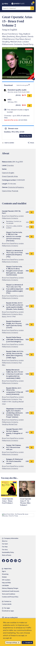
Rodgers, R (10, 459)
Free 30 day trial (25, 136)
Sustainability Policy (8, 552)
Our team (5, 544)
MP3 (9, 99)
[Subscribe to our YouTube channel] (20, 560)
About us (4, 541)
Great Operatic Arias (10, 176)
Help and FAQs (6, 583)
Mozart (8, 232)
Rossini (8, 303)
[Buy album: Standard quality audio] (29, 95)
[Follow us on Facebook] (4, 560)
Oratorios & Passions (16, 187)
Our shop (5, 547)
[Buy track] (31, 222)
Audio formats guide (22, 85)
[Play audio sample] (3, 222)
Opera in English (8, 173)
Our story (5, 549)
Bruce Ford (5, 216)
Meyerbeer (10, 409)
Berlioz (8, 370)
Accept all (28, 642)
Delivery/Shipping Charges (10, 588)
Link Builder (5, 585)
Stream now (13, 128)
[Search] (32, 8)
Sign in (4, 571)
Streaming (5, 574)
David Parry (14, 216)
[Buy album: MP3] (29, 105)
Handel (4, 211)
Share (32, 143)
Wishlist (4, 577)
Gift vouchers (6, 580)
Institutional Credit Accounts (10, 591)
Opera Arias (6, 191)
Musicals (15, 191)
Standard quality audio (17, 90)
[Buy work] (31, 212)
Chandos (10, 165)
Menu (6, 4)
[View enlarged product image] (18, 63)
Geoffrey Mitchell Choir (9, 424)
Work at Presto (6, 555)
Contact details (6, 604)
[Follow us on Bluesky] (12, 560)
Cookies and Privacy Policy (10, 597)
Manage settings (11, 642)
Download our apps (8, 611)
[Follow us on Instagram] (16, 560)
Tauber (8, 445)
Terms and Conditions (8, 594)
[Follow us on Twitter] (8, 560)
